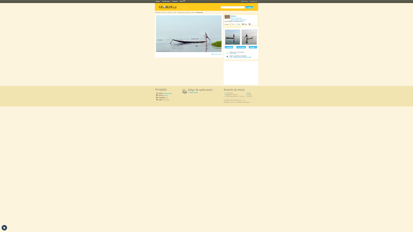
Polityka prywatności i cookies (235, 96)
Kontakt (249, 96)
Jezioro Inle (199, 12)
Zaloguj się (253, 1)
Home (158, 1)
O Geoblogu (229, 93)
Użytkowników (167, 93)
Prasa (249, 93)
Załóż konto (244, 1)
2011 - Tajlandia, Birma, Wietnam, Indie (184, 12)
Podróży (165, 95)
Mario (164, 12)
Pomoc (249, 94)
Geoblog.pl (157, 12)
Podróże (174, 1)
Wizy (181, 1)
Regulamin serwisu (231, 94)
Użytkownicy (166, 1)
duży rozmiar (218, 54)
